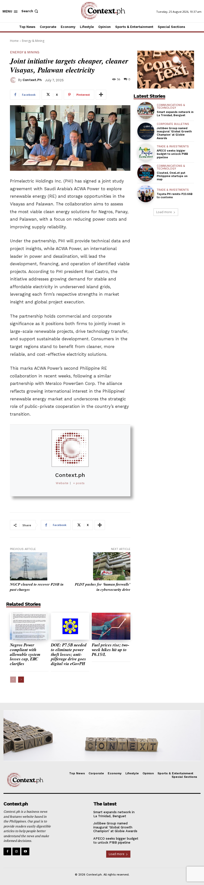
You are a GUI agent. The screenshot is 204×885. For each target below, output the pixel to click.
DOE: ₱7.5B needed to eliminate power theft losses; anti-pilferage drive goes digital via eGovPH (69, 654)
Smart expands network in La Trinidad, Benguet (175, 113)
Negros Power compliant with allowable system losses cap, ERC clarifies (25, 654)
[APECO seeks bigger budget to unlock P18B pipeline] (145, 152)
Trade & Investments (173, 146)
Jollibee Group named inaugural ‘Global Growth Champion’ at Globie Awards (174, 133)
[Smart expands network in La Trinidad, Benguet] (145, 110)
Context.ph (32, 80)
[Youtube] (25, 851)
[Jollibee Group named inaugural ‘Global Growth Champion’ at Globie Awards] (145, 131)
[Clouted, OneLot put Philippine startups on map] (145, 172)
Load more (164, 212)
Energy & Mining (33, 41)
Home (14, 41)
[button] (30, 11)
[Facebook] (7, 851)
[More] (101, 95)
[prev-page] (13, 679)
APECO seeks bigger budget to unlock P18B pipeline (172, 154)
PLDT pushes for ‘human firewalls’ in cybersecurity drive (102, 587)
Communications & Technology (171, 106)
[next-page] (21, 679)
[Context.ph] (14, 80)
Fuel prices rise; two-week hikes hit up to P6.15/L (110, 649)
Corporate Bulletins (173, 124)
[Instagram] (16, 851)
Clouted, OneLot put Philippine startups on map (172, 176)
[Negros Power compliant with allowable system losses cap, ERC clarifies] (29, 626)
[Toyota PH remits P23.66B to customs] (145, 193)
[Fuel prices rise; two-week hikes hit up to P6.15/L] (111, 626)
